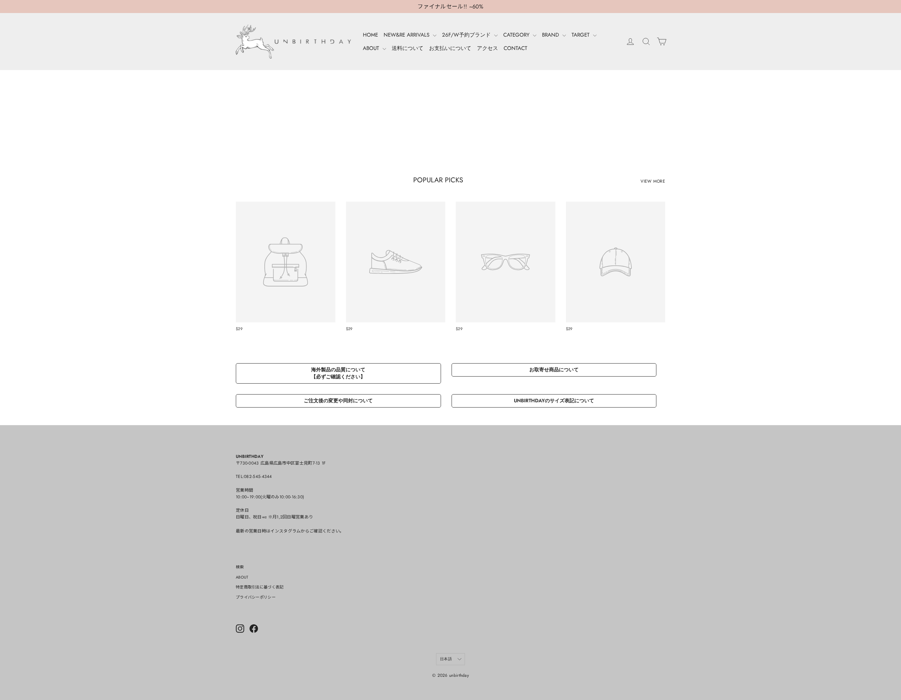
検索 (240, 567)
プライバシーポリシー (256, 597)
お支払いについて (450, 48)
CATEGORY (517, 35)
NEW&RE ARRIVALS (407, 35)
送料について (407, 48)
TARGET (581, 35)
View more (653, 181)
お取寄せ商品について (554, 369)
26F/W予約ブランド (467, 35)
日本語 (446, 659)
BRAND (551, 35)
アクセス (487, 48)
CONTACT (515, 48)
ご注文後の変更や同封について (338, 400)
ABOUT (372, 48)
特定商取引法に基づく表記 (260, 587)
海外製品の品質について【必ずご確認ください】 (338, 373)
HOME (370, 35)
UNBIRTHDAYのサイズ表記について (554, 400)
